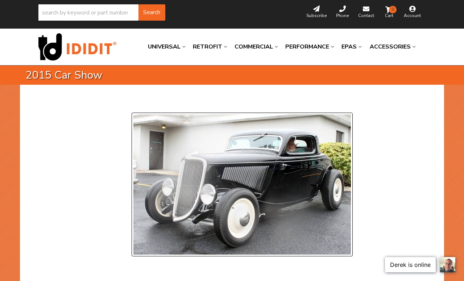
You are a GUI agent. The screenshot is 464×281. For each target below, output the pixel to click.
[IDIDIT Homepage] (80, 47)
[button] (101, 12)
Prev (141, 103)
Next (201, 103)
